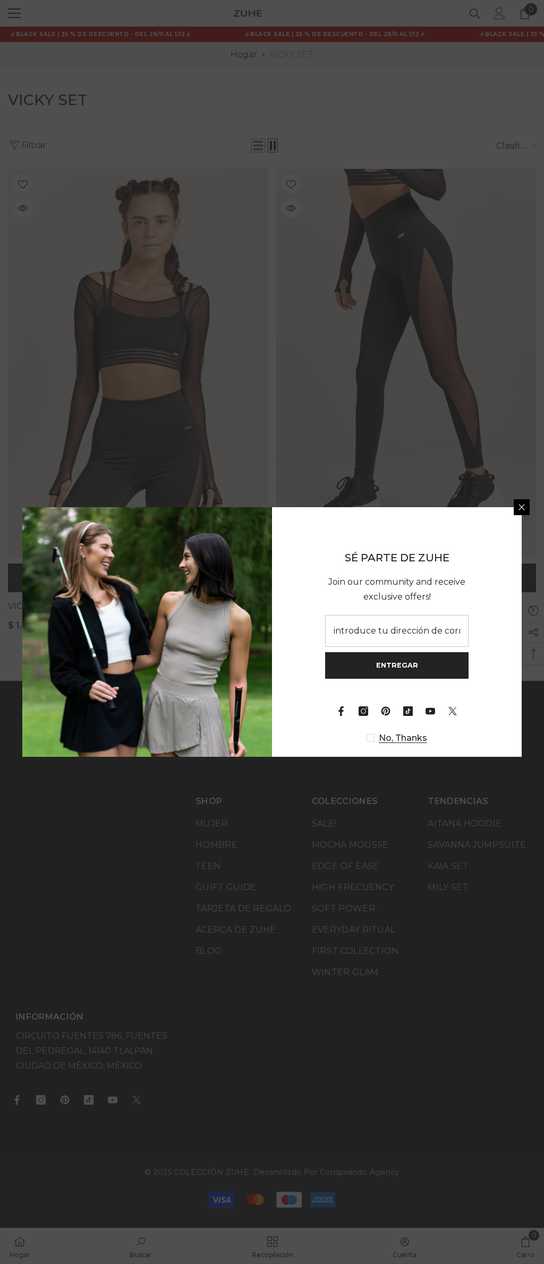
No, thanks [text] (403, 738)
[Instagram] (363, 711)
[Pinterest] (386, 711)
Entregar (397, 665)
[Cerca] (522, 507)
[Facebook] (341, 711)
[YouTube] (430, 711)
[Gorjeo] (452, 711)
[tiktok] (408, 711)
